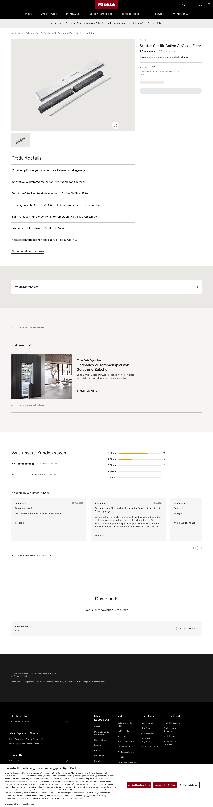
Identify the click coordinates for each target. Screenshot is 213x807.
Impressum (10, 804)
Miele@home (146, 723)
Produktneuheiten (125, 752)
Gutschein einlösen (126, 742)
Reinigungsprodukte (101, 14)
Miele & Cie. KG (66, 239)
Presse (97, 751)
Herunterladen (187, 628)
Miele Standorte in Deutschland (102, 733)
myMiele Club (123, 731)
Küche (28, 14)
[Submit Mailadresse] (67, 761)
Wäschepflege (49, 14)
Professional (180, 14)
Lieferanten (99, 756)
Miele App (145, 728)
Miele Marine (170, 736)
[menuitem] (30, 14)
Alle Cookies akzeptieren (139, 785)
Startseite (15, 33)
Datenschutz (21, 804)
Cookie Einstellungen (189, 785)
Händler (97, 761)
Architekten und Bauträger (171, 743)
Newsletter (16, 755)
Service (159, 14)
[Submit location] (67, 722)
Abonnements (123, 747)
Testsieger (122, 757)
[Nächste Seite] (199, 548)
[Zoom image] (115, 125)
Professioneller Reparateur (170, 729)
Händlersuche (18, 716)
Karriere (97, 745)
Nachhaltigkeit (100, 740)
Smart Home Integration (146, 740)
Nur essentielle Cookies (165, 785)
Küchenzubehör (32, 33)
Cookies (30, 804)
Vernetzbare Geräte (149, 747)
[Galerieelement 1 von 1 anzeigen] (20, 140)
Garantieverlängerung (127, 762)
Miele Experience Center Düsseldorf (25, 739)
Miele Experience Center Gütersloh (25, 744)
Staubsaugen (73, 14)
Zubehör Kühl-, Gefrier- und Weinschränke (62, 33)
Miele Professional (172, 723)
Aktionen (121, 736)
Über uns (98, 727)
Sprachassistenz (147, 733)
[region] (73, 85)
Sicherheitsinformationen (27, 251)
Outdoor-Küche (130, 14)
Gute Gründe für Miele (125, 724)
